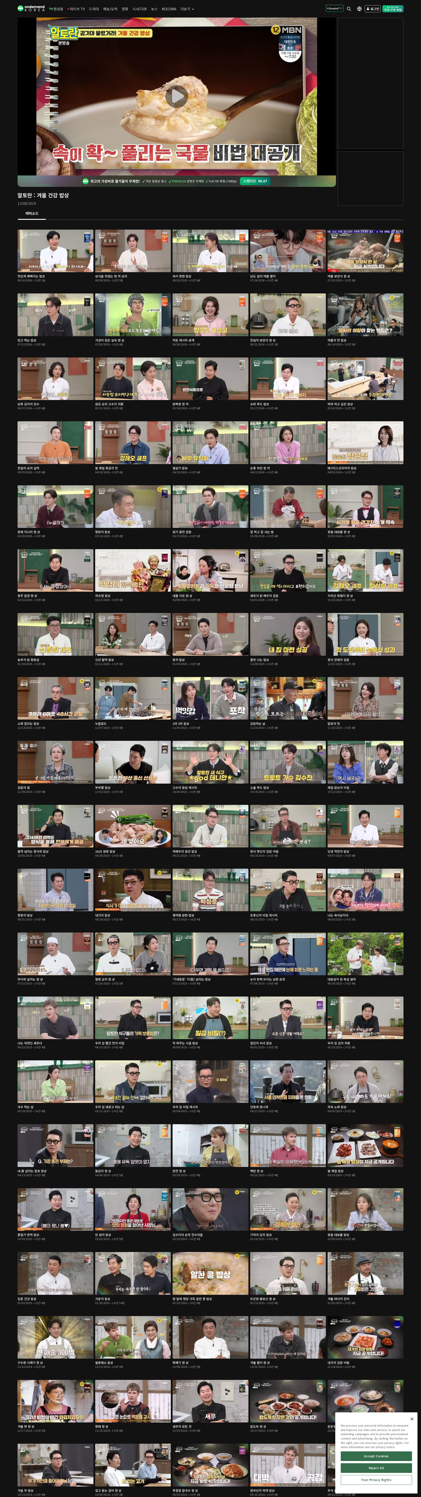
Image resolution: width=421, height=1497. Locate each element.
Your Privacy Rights (376, 1480)
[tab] (32, 213)
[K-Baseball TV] (335, 8)
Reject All (376, 1468)
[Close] (412, 1419)
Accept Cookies (376, 1456)
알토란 (25, 195)
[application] (177, 96)
